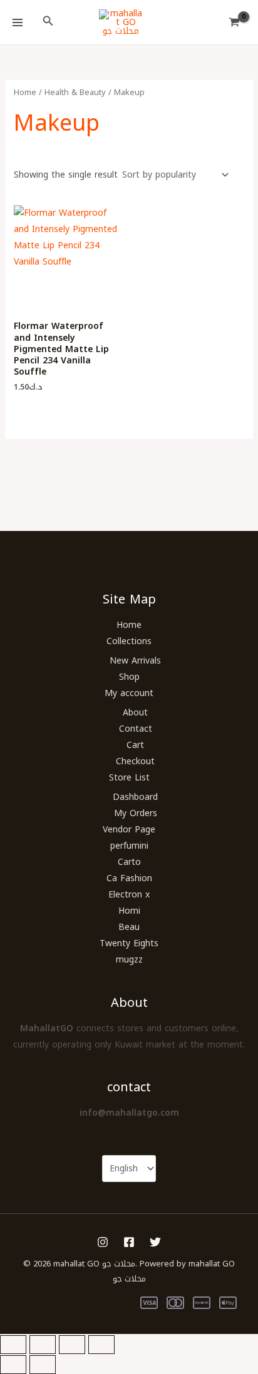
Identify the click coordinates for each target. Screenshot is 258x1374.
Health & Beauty (75, 92)
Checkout (135, 761)
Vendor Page (129, 829)
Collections (129, 641)
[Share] (72, 1344)
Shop (129, 677)
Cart (135, 745)
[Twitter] (155, 1242)
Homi (129, 910)
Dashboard (135, 797)
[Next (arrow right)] (42, 1364)
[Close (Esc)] (101, 1344)
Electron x (129, 894)
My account (129, 693)
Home (25, 92)
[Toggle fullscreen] (42, 1344)
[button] (48, 22)
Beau (129, 927)
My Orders (135, 813)
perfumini (129, 845)
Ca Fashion (129, 878)
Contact (135, 728)
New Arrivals (135, 660)
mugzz (129, 959)
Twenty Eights (129, 943)
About (135, 712)
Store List (129, 777)
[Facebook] (129, 1242)
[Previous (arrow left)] (13, 1364)
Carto (129, 862)
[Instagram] (102, 1242)
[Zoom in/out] (13, 1344)
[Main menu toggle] (17, 22)
